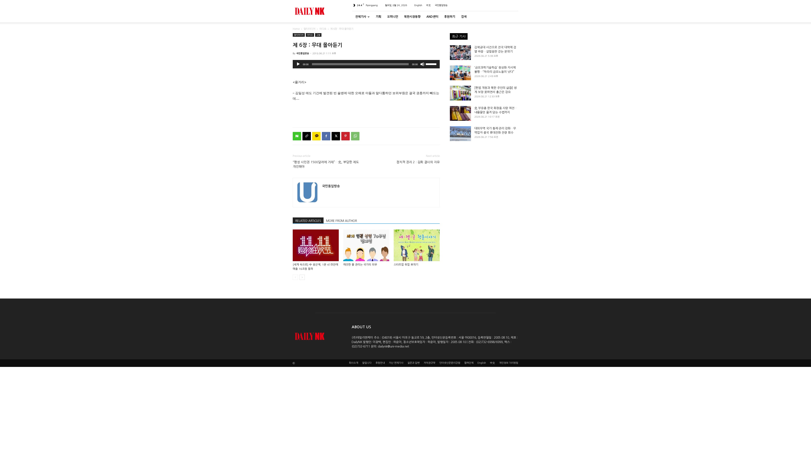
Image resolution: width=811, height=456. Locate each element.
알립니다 (366, 363)
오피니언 (392, 16)
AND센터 (432, 16)
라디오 (322, 29)
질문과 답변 (413, 363)
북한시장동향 (412, 16)
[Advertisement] (366, 113)
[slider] (432, 64)
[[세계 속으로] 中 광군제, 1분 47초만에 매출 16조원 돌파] (316, 245)
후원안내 (380, 363)
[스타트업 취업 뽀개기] (417, 245)
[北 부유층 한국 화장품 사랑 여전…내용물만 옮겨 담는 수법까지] (460, 113)
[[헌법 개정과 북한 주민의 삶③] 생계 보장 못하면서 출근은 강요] (460, 93)
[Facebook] (326, 136)
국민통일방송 (441, 5)
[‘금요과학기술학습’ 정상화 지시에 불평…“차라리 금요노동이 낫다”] (460, 72)
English (418, 5)
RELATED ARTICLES (308, 220)
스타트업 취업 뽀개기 (406, 264)
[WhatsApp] (355, 136)
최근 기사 (458, 36)
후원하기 (449, 16)
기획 (378, 16)
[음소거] (422, 64)
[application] (366, 64)
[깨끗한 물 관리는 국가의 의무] (366, 245)
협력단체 (469, 363)
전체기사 (360, 16)
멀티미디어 (309, 29)
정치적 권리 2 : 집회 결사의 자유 (418, 162)
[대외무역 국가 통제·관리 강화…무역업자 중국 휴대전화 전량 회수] (460, 133)
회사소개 (353, 363)
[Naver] (297, 136)
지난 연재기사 (396, 363)
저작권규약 (429, 363)
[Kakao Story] (316, 136)
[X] (336, 136)
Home (296, 29)
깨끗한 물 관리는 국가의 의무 (360, 264)
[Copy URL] (306, 136)
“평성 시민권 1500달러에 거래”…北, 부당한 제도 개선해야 (326, 164)
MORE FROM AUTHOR (341, 220)
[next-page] (302, 277)
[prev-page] (295, 277)
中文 (428, 5)
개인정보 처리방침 (508, 363)
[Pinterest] (345, 136)
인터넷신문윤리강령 (449, 363)
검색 (464, 16)
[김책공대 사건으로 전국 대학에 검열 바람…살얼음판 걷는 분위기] (460, 52)
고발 (318, 35)
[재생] (298, 64)
